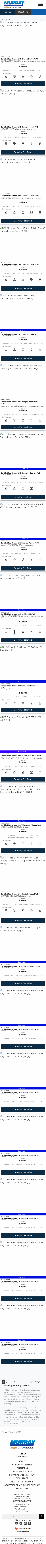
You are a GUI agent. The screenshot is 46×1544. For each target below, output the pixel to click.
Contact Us (8, 1539)
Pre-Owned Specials (22, 1499)
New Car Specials (22, 1496)
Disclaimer (22, 1478)
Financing (22, 1468)
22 (30, 1381)
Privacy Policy (35, 1539)
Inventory (22, 1488)
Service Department (22, 1506)
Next (37, 1381)
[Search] (41, 1516)
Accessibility (21, 1539)
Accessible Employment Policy (22, 1485)
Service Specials (22, 1511)
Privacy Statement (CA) (22, 1475)
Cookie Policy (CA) (22, 1471)
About (22, 1461)
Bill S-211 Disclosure (22, 1482)
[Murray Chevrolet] (14, 4)
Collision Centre (22, 1465)
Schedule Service (22, 1504)
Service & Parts (22, 1501)
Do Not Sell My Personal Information (27, 1541)
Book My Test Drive (23, 83)
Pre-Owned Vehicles (22, 1494)
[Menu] (41, 4)
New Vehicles (22, 1492)
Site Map (5, 1541)
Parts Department (22, 1509)
